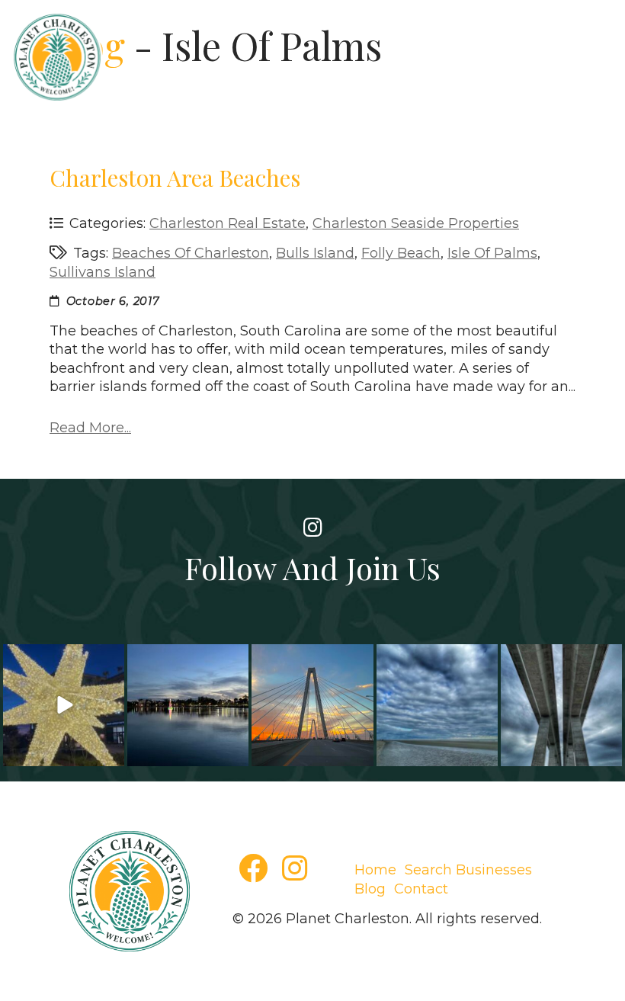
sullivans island (102, 272)
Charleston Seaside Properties (415, 223)
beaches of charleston (190, 253)
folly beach (401, 253)
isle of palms (492, 253)
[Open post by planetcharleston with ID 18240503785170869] (437, 704)
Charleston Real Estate (227, 223)
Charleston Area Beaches (175, 177)
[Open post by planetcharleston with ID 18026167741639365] (561, 704)
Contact (421, 889)
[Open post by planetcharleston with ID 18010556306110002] (63, 704)
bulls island (315, 253)
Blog (370, 889)
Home (375, 869)
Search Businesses (468, 869)
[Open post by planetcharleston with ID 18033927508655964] (187, 704)
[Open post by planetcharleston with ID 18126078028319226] (312, 704)
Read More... (90, 427)
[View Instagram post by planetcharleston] (110, 754)
